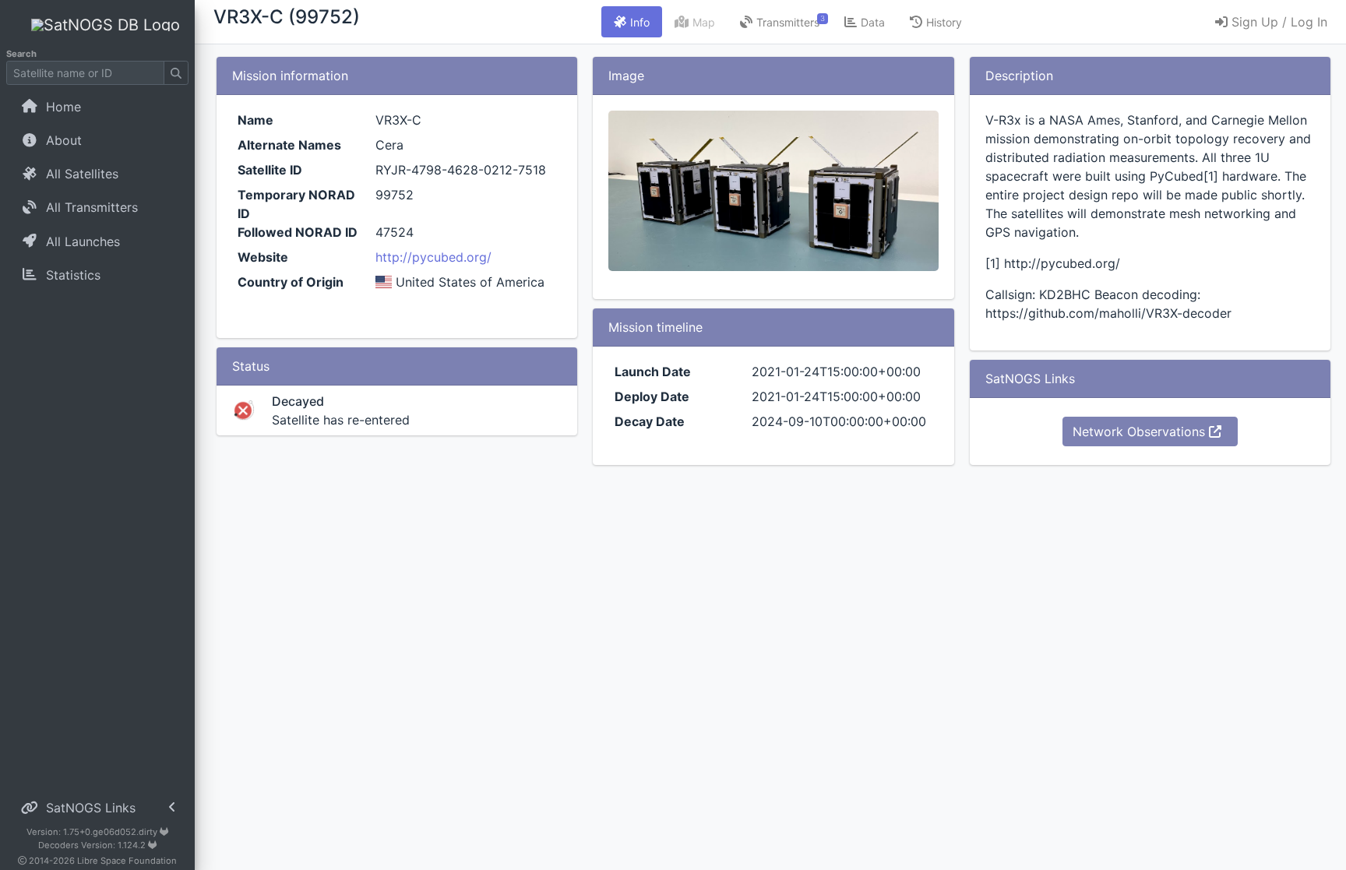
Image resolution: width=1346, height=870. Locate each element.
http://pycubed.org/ (433, 257)
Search (21, 53)
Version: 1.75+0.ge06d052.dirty (93, 831)
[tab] (631, 21)
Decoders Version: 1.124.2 (93, 845)
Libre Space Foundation (127, 860)
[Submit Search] (176, 73)
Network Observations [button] (1141, 431)
